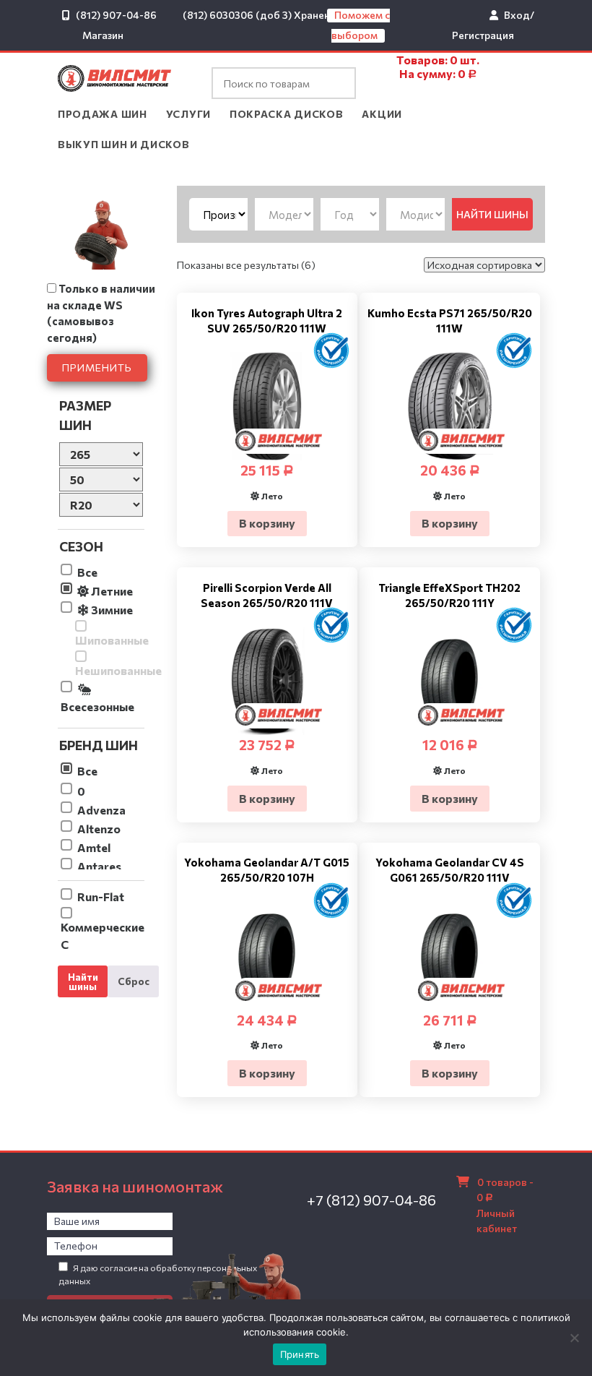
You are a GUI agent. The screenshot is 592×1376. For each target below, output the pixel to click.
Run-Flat (100, 896)
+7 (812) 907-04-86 (371, 1199)
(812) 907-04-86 (116, 15)
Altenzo (99, 828)
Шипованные (109, 640)
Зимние (111, 609)
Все (87, 572)
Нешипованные (109, 670)
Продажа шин (102, 114)
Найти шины (83, 982)
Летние (111, 591)
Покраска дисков (287, 114)
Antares (99, 866)
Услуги (188, 114)
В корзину (267, 523)
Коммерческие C (102, 935)
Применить (97, 367)
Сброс (133, 981)
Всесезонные (97, 706)
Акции (382, 114)
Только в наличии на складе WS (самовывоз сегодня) (101, 313)
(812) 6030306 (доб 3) (237, 15)
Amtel (93, 847)
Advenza (101, 810)
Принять (300, 1354)
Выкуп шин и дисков (124, 144)
